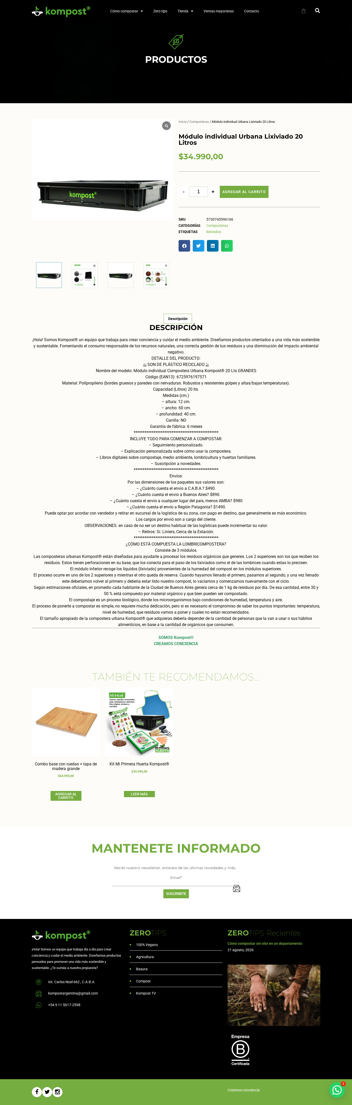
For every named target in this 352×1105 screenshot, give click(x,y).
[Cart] (303, 11)
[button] (317, 10)
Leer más (139, 794)
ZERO (148, 932)
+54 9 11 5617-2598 (64, 1005)
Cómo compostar (124, 11)
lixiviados (213, 232)
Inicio (183, 122)
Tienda (183, 11)
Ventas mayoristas (219, 11)
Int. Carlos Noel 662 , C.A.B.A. (71, 982)
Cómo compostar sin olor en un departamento (265, 943)
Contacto (251, 11)
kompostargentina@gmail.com (73, 993)
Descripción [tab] (178, 319)
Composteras (199, 122)
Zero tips (160, 11)
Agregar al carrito (244, 192)
